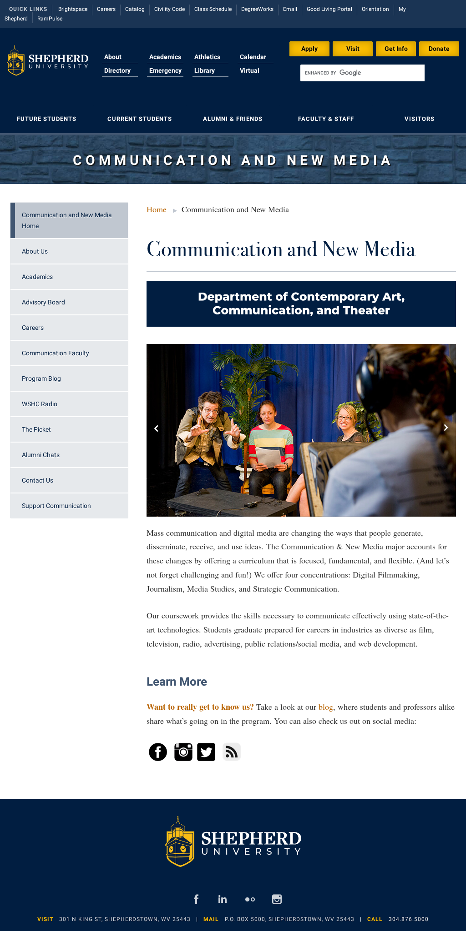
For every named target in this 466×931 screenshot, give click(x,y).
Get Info (396, 48)
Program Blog (41, 378)
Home (157, 209)
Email (290, 9)
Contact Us (37, 480)
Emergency (165, 70)
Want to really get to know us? (200, 706)
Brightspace (72, 9)
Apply (309, 48)
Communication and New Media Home (67, 220)
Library (204, 70)
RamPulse (49, 18)
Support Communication (56, 505)
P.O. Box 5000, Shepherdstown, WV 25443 (290, 919)
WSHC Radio (39, 404)
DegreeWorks (257, 9)
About (113, 56)
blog (326, 706)
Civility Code (169, 9)
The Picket (36, 429)
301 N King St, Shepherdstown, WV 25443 (125, 919)
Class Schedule (213, 9)
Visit (353, 48)
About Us (35, 251)
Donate (439, 48)
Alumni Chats (41, 454)
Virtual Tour (249, 76)
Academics (165, 56)
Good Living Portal (329, 9)
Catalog (135, 9)
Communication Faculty (55, 353)
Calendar (253, 56)
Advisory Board (43, 302)
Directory (117, 70)
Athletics (207, 56)
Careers (106, 9)
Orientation (375, 9)
